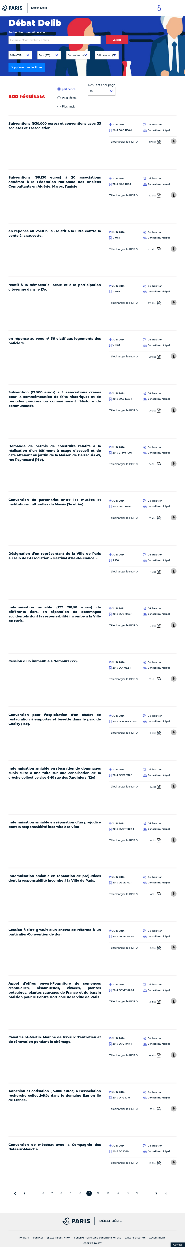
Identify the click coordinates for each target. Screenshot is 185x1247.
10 (80, 1193)
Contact (38, 1238)
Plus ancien (69, 106)
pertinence (69, 89)
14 (118, 1193)
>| (166, 1193)
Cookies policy (92, 1243)
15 (128, 1193)
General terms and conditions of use (97, 1238)
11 (89, 1193)
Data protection (135, 1238)
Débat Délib (110, 1221)
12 (98, 1193)
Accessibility (157, 1238)
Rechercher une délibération (27, 32)
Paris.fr (24, 1238)
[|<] (15, 1193)
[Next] (156, 1193)
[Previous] (24, 1193)
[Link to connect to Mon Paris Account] (159, 8)
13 (108, 1193)
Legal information (58, 1238)
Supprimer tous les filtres (26, 67)
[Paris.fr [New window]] (48, 1221)
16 (137, 1193)
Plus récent (69, 97)
